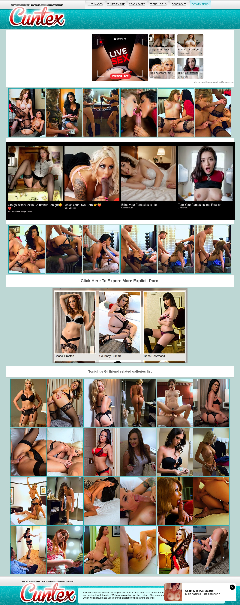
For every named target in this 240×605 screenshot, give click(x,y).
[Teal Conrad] (138, 452)
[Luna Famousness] (101, 452)
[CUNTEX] (37, 14)
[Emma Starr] (211, 452)
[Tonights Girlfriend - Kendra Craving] (211, 403)
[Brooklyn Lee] (175, 500)
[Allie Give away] (65, 500)
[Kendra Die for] (211, 549)
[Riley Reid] (28, 452)
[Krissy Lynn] (138, 549)
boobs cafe (179, 4)
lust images (95, 4)
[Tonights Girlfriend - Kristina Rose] (175, 549)
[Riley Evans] (65, 452)
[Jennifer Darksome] (175, 452)
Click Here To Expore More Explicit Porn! (120, 280)
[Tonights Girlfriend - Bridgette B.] (28, 403)
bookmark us (200, 4)
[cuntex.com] (48, 590)
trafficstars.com (226, 82)
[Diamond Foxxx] (101, 549)
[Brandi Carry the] (28, 500)
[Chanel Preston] (65, 403)
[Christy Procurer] (138, 500)
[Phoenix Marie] (138, 403)
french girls (158, 4)
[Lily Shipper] (211, 500)
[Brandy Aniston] (28, 549)
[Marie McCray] (65, 549)
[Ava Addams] (101, 500)
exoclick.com (207, 82)
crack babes (137, 4)
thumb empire (116, 4)
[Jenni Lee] (175, 403)
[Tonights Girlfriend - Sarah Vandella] (101, 403)
